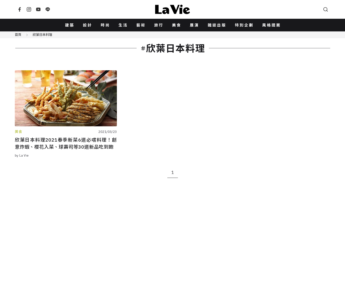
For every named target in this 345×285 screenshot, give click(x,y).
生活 (123, 25)
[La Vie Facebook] (19, 9)
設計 (87, 25)
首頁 (18, 35)
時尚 (105, 25)
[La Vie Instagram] (29, 9)
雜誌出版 (217, 25)
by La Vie (22, 155)
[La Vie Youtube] (38, 9)
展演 (194, 25)
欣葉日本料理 (42, 35)
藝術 (141, 25)
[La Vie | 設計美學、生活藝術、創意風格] (172, 9)
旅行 (159, 25)
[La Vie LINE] (47, 9)
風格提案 (271, 25)
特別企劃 (244, 25)
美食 (176, 25)
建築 (69, 25)
